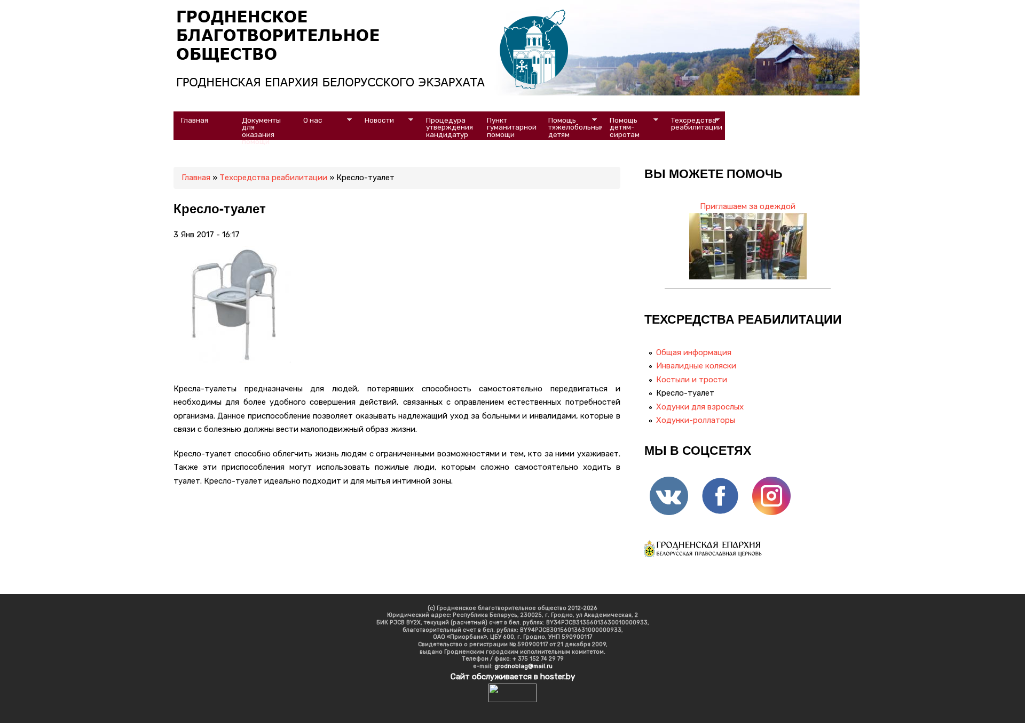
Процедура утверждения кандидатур (450, 127)
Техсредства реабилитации (693, 124)
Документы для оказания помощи (262, 128)
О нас (309, 120)
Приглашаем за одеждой (747, 206)
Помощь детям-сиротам (621, 127)
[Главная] (413, 88)
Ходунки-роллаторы (695, 420)
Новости (375, 120)
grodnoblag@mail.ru (523, 666)
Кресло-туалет (685, 393)
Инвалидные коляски (696, 366)
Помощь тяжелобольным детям (572, 127)
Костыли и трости (691, 379)
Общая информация (693, 352)
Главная (194, 120)
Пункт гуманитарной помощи (512, 127)
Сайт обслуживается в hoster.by (513, 676)
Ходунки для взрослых (700, 407)
